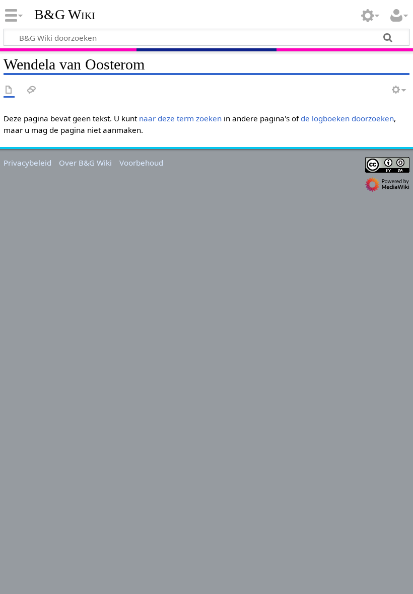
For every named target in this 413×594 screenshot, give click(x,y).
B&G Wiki (64, 15)
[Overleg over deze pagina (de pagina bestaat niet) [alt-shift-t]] (31, 90)
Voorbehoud (141, 163)
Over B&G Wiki (85, 163)
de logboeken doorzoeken (347, 118)
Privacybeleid (27, 163)
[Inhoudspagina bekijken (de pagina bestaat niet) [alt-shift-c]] (9, 90)
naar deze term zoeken (180, 118)
